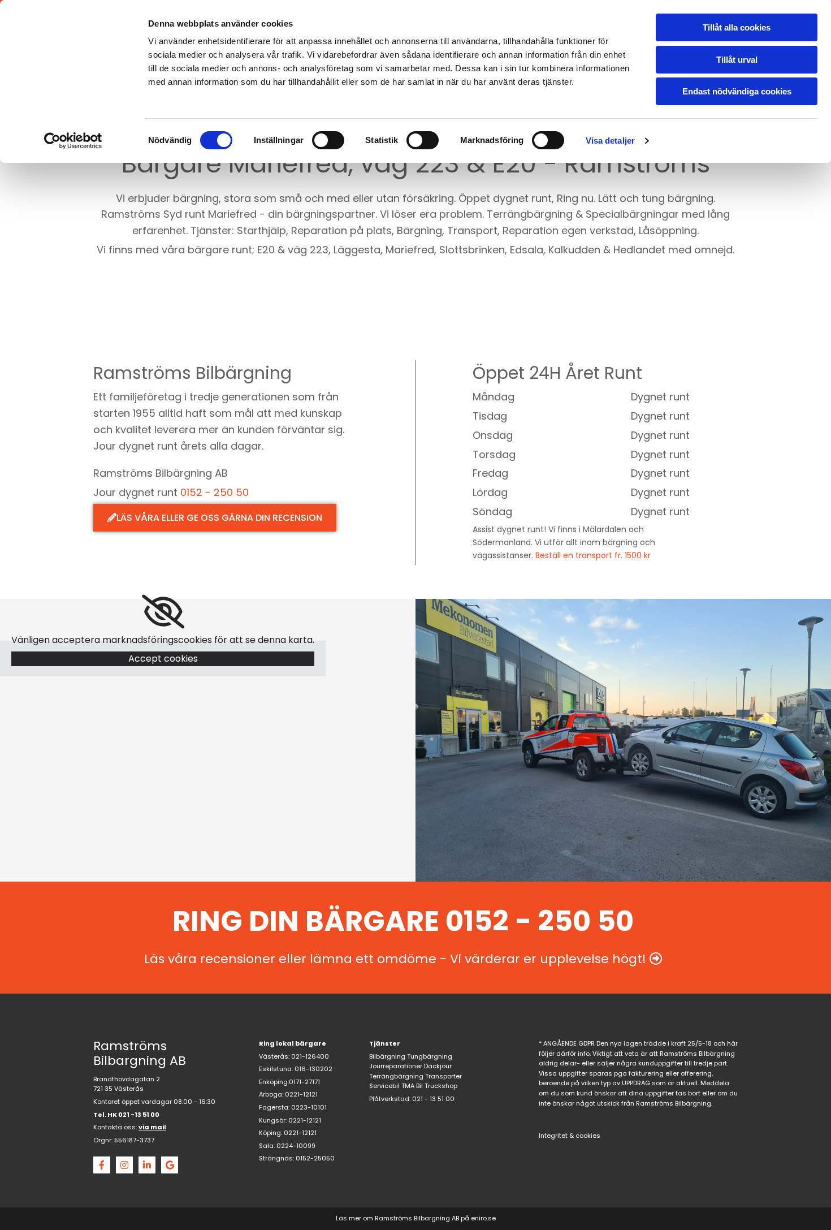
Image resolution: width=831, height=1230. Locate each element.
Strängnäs (276, 1158)
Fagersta (273, 1107)
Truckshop (441, 1085)
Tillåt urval (737, 59)
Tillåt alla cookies (737, 27)
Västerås (273, 1056)
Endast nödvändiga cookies (736, 91)
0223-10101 (309, 1107)
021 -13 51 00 (138, 1114)
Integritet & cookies (569, 1135)
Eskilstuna (275, 1068)
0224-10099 (295, 1145)
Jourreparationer (395, 1066)
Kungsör (272, 1120)
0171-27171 (304, 1081)
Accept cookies (163, 658)
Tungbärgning (429, 1056)
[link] (163, 612)
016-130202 (313, 1068)
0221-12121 (301, 1094)
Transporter (443, 1076)
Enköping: (274, 1081)
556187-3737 (134, 1140)
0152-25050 (315, 1158)
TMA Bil (412, 1085)
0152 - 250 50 (214, 492)
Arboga (270, 1094)
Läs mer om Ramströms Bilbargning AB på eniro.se (416, 1218)
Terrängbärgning (396, 1076)
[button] (214, 518)
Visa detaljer (610, 140)
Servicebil (384, 1085)
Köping (270, 1132)
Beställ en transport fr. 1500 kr (593, 555)
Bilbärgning (387, 1056)
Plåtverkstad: (389, 1098)
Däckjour (438, 1066)
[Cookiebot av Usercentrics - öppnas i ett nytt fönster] (73, 140)
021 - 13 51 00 (433, 1098)
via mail (152, 1127)
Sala (266, 1145)
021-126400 (310, 1056)
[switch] (328, 140)
